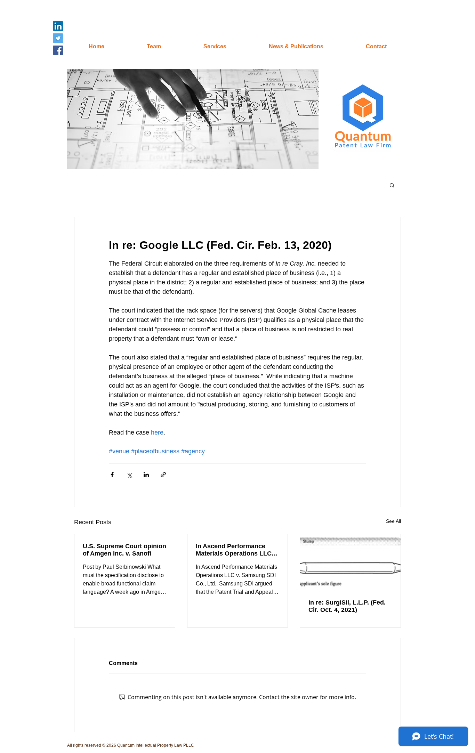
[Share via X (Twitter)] (129, 474)
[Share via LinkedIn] (146, 474)
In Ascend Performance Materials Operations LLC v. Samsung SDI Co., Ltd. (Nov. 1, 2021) (237, 550)
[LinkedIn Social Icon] (58, 26)
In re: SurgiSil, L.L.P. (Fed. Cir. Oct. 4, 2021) (347, 606)
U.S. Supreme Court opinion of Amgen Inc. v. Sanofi (124, 550)
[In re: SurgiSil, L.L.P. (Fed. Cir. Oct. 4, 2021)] (350, 562)
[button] (193, 119)
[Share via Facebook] (112, 474)
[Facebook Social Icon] (58, 50)
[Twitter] (58, 38)
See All (393, 521)
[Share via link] (163, 474)
